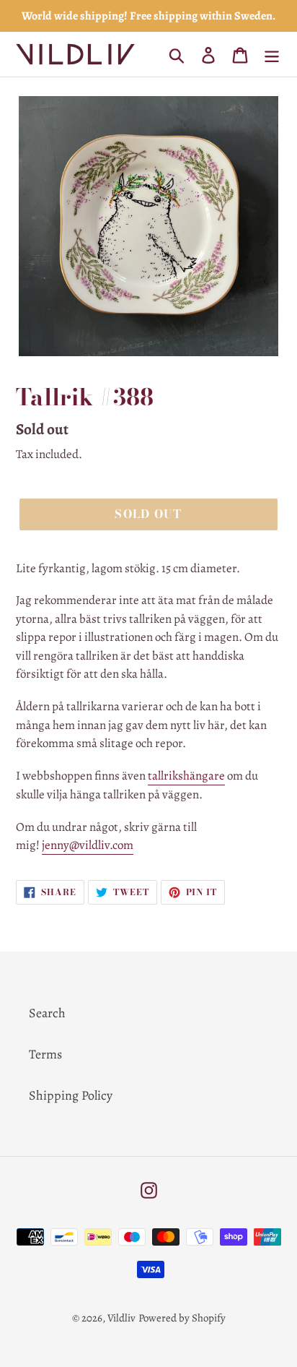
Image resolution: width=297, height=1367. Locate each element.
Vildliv (121, 1318)
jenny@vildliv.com (87, 845)
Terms (45, 1054)
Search (47, 1013)
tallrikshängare (186, 775)
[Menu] (272, 55)
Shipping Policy (70, 1095)
